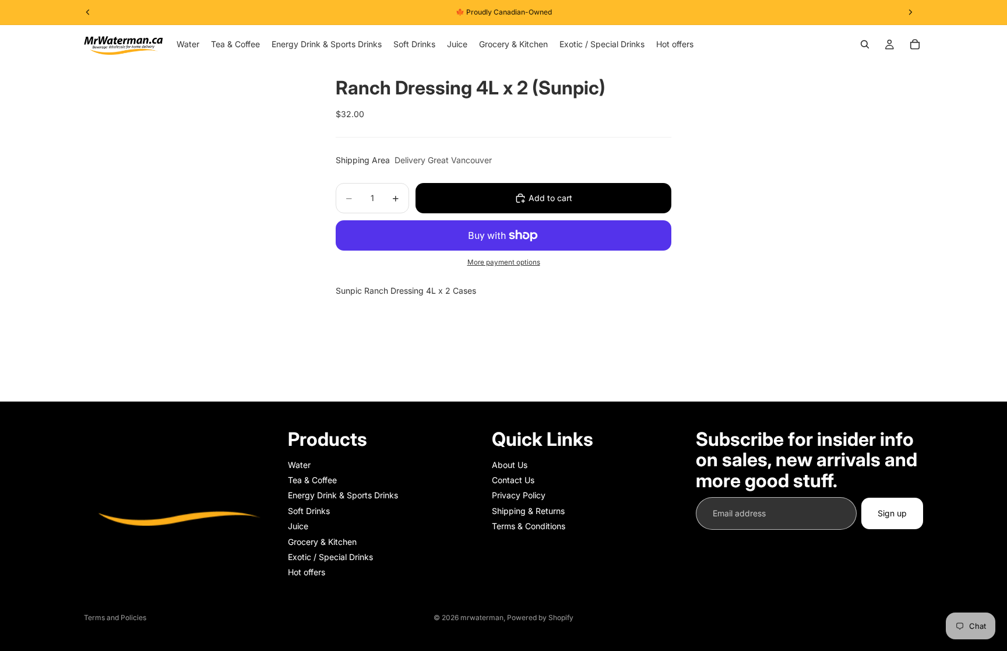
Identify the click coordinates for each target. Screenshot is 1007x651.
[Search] (865, 44)
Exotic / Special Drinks (330, 557)
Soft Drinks (309, 511)
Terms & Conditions (528, 526)
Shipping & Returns (528, 511)
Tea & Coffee (312, 480)
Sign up (892, 513)
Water (299, 465)
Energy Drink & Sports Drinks (343, 495)
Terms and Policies (115, 617)
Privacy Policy (518, 495)
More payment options (503, 262)
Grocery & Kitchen (322, 542)
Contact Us (513, 480)
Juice (298, 526)
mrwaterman (482, 617)
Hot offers (306, 572)
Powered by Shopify (540, 617)
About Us (509, 465)
